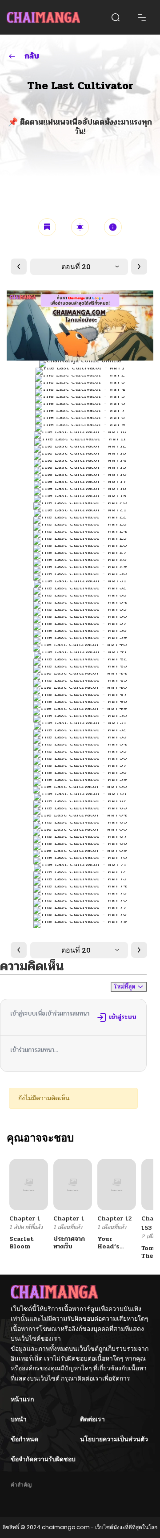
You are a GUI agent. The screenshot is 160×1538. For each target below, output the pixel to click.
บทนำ (19, 1419)
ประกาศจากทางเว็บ (69, 1242)
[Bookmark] (47, 227)
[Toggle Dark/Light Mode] (80, 227)
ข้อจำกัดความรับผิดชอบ (43, 1459)
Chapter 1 (24, 1218)
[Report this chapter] (113, 227)
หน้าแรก (22, 1399)
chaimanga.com (66, 1527)
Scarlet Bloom (21, 1242)
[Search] (115, 17)
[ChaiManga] (43, 17)
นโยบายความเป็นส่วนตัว (114, 1439)
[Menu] (141, 17)
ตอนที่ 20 (76, 267)
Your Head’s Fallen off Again (113, 1250)
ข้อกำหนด (24, 1439)
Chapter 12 (114, 1218)
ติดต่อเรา (92, 1419)
